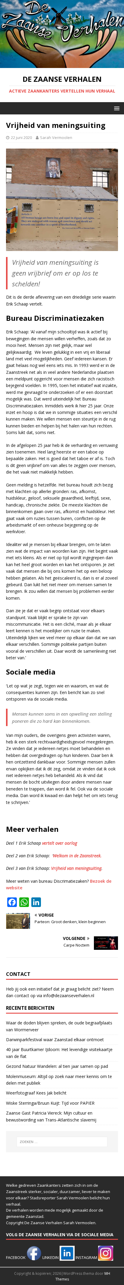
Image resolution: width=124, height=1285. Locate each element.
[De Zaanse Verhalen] (62, 64)
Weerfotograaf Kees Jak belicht (36, 1093)
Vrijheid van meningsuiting (76, 868)
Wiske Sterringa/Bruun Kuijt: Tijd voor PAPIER (50, 1103)
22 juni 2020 (21, 137)
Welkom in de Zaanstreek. (77, 855)
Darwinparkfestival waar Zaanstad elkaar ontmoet (55, 1039)
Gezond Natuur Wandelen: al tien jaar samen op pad (57, 1066)
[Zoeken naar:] (62, 1142)
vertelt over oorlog (59, 843)
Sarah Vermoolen (56, 137)
